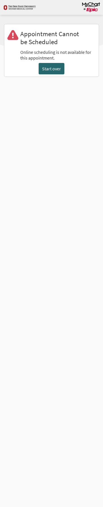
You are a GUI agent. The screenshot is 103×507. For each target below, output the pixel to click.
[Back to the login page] (19, 7)
